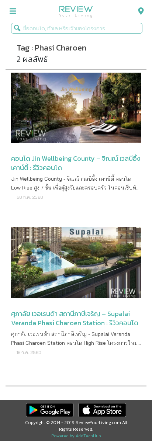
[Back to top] (128, 417)
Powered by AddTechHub (76, 436)
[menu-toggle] (13, 11)
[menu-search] (139, 11)
